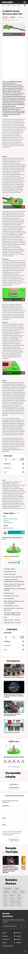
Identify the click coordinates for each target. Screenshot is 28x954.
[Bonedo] (8, 2)
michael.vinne (20, 17)
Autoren (4, 942)
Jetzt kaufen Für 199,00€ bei (14, 532)
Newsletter (10, 926)
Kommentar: (5, 805)
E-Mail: (4, 824)
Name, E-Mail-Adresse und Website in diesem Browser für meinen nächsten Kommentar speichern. (12, 833)
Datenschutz (5, 939)
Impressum (5, 936)
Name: (4, 818)
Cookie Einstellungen (7, 946)
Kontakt (4, 932)
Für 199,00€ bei (12, 562)
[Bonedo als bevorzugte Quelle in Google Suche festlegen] (13, 17)
